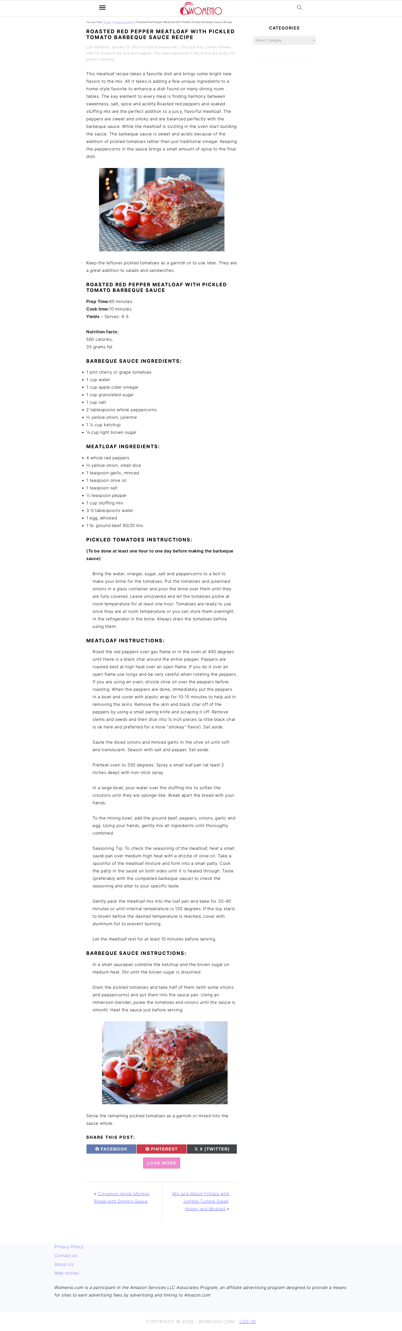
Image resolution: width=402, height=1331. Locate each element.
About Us (63, 1264)
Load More (161, 1163)
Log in (248, 1321)
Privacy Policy (69, 1246)
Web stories (66, 1273)
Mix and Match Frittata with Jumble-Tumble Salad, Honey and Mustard (200, 1201)
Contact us (65, 1255)
